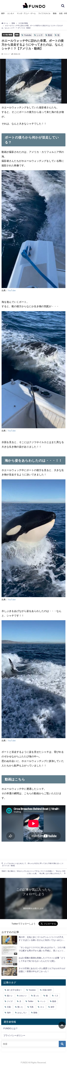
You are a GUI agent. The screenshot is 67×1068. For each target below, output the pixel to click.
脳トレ (10, 996)
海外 (9, 1013)
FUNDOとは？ (10, 1028)
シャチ (40, 35)
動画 (50, 35)
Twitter (30, 1001)
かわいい (23, 996)
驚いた (20, 1007)
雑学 (3, 13)
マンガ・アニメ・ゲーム (26, 13)
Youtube (27, 35)
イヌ (56, 996)
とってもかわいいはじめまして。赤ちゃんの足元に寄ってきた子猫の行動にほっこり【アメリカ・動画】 (32, 864)
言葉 (9, 1007)
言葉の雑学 (47, 990)
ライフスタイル (44, 13)
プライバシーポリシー (14, 1035)
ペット (43, 1001)
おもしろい (22, 1013)
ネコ (42, 1007)
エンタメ (10, 13)
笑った (36, 996)
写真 (32, 1007)
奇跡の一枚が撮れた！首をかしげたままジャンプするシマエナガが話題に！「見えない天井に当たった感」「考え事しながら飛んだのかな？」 (33, 872)
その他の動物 (7, 34)
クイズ (10, 1001)
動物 (54, 13)
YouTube (12, 290)
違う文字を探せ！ (14, 990)
